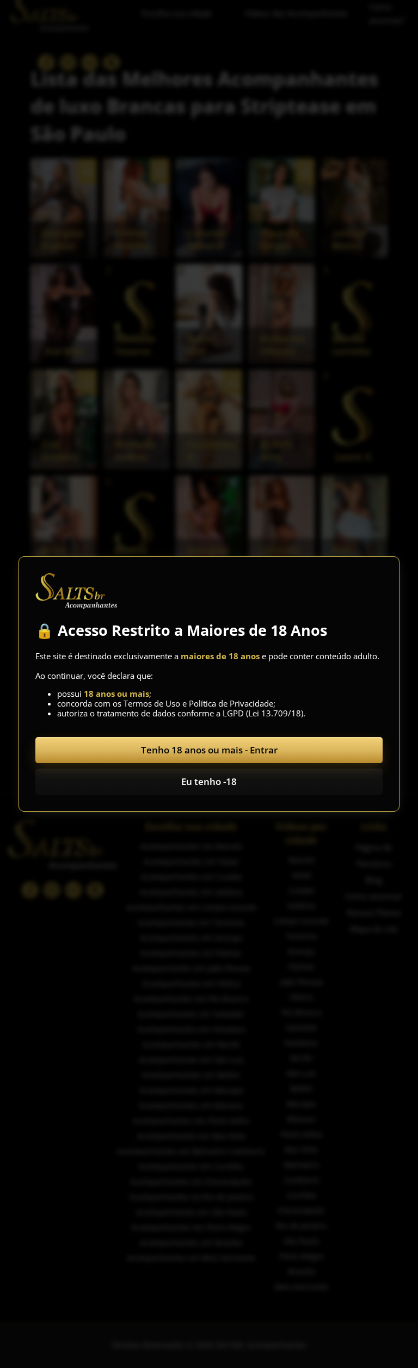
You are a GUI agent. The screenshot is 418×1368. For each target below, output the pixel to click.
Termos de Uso (152, 703)
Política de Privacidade (231, 703)
